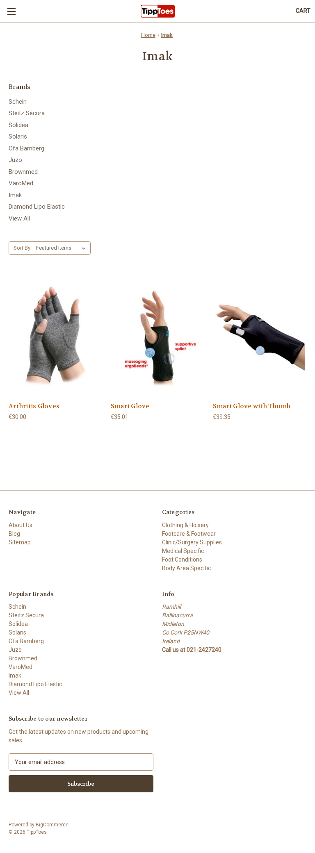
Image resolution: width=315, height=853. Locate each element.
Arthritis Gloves (34, 406)
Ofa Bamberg (26, 148)
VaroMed (21, 183)
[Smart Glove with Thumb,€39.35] (259, 336)
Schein (18, 101)
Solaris (18, 136)
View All (19, 218)
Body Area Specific (186, 568)
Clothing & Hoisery (185, 525)
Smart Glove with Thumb (252, 406)
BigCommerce (52, 825)
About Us (20, 525)
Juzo (15, 160)
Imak (15, 195)
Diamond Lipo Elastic (37, 206)
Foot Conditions (182, 559)
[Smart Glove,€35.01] (157, 336)
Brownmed (23, 171)
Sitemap (20, 542)
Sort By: (23, 248)
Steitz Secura (27, 113)
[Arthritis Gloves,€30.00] (55, 336)
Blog (14, 533)
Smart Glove (130, 406)
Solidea (18, 125)
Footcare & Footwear (189, 533)
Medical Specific (183, 551)
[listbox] (62, 248)
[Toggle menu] (11, 11)
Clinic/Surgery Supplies (192, 542)
